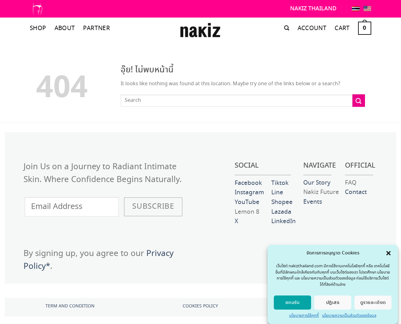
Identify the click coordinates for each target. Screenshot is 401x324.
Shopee (282, 202)
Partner (96, 28)
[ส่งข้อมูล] (358, 100)
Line (277, 192)
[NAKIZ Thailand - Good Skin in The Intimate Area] (200, 31)
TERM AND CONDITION (70, 306)
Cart (342, 28)
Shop (38, 28)
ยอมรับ (292, 302)
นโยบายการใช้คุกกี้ (304, 316)
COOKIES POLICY (200, 306)
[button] (388, 253)
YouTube (247, 202)
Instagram (249, 192)
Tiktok (280, 183)
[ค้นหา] (286, 28)
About (65, 28)
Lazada (281, 212)
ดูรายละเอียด (373, 302)
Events (312, 202)
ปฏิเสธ (332, 302)
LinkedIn (283, 221)
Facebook (248, 183)
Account (312, 28)
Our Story (317, 183)
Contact (356, 192)
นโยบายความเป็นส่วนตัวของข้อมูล (349, 316)
